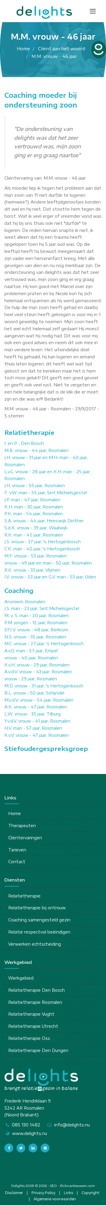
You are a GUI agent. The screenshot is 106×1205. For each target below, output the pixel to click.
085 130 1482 (26, 1124)
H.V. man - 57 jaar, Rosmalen (33, 728)
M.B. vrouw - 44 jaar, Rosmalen (36, 450)
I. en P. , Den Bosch (24, 443)
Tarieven (17, 849)
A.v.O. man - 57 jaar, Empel (31, 650)
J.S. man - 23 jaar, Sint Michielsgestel (41, 608)
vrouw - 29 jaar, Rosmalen (30, 678)
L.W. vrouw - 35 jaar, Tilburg (32, 713)
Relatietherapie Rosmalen (35, 1002)
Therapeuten (22, 825)
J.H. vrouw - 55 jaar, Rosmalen (34, 485)
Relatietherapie (24, 895)
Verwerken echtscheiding (34, 944)
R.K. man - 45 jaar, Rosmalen (33, 534)
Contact (16, 861)
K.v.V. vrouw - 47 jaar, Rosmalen (36, 735)
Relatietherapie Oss (29, 1038)
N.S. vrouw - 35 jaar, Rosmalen (35, 636)
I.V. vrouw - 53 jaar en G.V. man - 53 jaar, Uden (50, 576)
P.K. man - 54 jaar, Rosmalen (33, 513)
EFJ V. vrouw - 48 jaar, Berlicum (36, 629)
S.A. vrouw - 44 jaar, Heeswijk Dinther (44, 520)
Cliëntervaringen (25, 837)
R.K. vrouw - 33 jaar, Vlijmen (32, 570)
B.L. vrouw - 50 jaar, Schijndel (34, 692)
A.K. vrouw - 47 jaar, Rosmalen (35, 706)
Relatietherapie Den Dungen (38, 1050)
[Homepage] (44, 12)
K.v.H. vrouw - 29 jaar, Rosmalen (36, 664)
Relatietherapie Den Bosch (36, 990)
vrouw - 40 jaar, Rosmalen (31, 657)
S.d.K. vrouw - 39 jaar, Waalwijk (35, 527)
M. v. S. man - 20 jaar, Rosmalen (36, 615)
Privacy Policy (43, 1193)
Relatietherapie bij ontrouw (37, 907)
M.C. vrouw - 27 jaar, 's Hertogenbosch (44, 643)
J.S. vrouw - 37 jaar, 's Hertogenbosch (42, 541)
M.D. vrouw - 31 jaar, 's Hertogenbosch (43, 685)
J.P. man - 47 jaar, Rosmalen (32, 499)
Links (68, 1193)
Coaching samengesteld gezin (39, 919)
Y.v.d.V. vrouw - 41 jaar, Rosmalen (37, 720)
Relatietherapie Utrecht (33, 1026)
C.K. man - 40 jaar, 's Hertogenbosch (42, 548)
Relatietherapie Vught (31, 1014)
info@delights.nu (72, 1124)
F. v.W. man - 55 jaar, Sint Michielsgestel (45, 492)
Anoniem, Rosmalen (24, 601)
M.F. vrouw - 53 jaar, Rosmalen (35, 555)
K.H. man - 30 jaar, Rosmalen (33, 506)
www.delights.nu (29, 1133)
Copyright (91, 1193)
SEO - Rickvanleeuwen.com (72, 1186)
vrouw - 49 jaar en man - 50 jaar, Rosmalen (48, 562)
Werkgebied (21, 977)
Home (14, 813)
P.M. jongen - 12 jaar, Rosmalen (35, 622)
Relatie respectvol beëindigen (39, 931)
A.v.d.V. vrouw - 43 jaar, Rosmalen (38, 671)
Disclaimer (14, 1193)
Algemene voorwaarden (55, 1199)
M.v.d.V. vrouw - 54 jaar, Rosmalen (38, 699)
